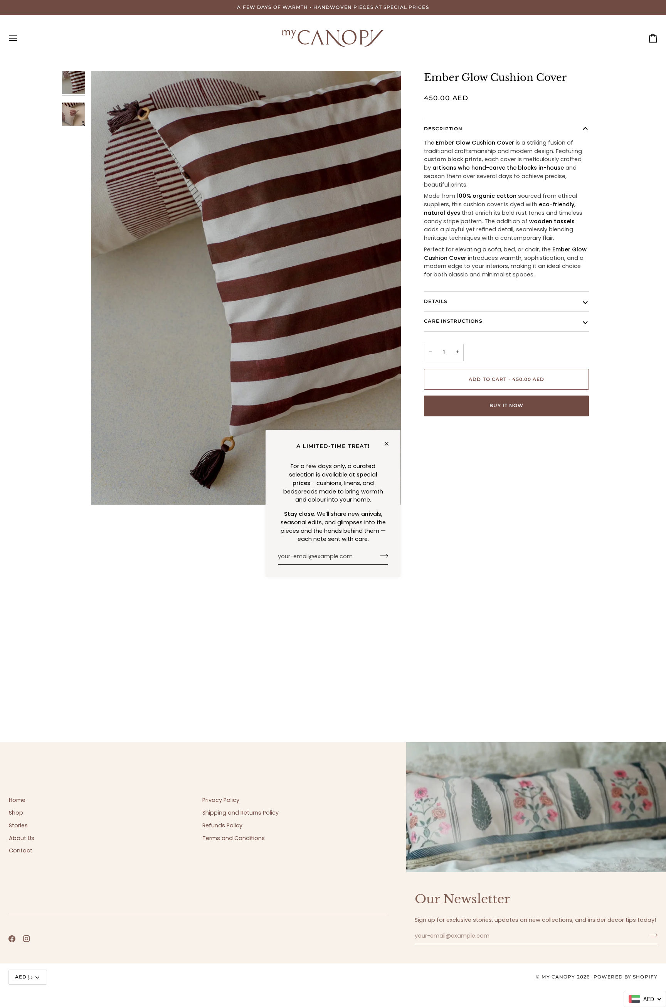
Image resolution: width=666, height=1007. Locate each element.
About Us (21, 838)
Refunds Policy (222, 825)
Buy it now (506, 405)
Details (435, 301)
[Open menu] (20, 38)
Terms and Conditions (233, 838)
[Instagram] (26, 938)
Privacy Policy (220, 800)
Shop (16, 813)
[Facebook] (11, 938)
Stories (18, 825)
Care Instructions (453, 321)
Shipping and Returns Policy (240, 813)
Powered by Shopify (626, 977)
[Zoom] (105, 490)
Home (17, 800)
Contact (20, 850)
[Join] (381, 555)
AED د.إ (23, 977)
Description (443, 128)
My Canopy (558, 977)
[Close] (389, 444)
